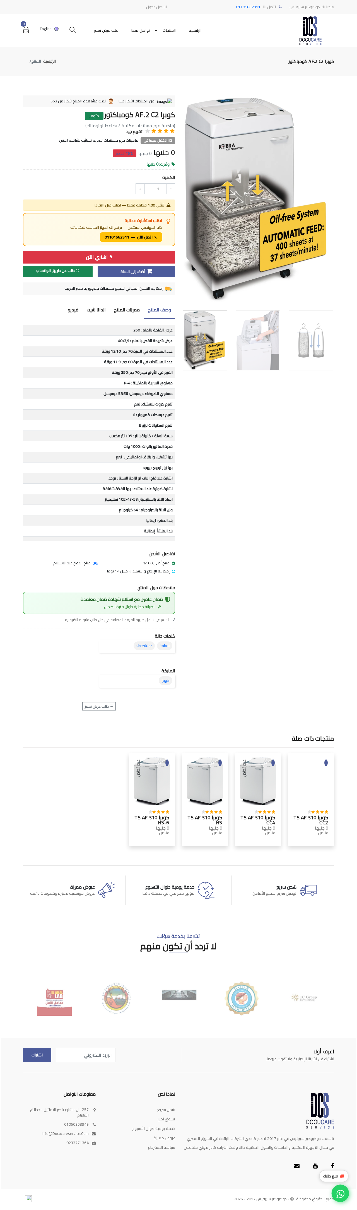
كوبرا (165, 680)
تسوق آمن (166, 1119)
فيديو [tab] (73, 310)
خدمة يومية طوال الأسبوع (153, 1128)
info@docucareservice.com (65, 1133)
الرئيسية (195, 30)
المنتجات (169, 30)
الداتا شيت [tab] (96, 310)
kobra (165, 645)
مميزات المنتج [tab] (127, 310)
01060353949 (76, 1124)
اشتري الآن (97, 257)
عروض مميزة (164, 1138)
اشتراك (37, 1055)
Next (331, 200)
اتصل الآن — (129, 237)
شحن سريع (166, 1109)
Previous (185, 200)
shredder (144, 645)
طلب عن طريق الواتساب (55, 270)
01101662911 (248, 7)
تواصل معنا (140, 30)
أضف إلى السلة (133, 271)
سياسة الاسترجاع (161, 1147)
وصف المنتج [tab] (159, 310)
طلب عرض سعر (106, 30)
